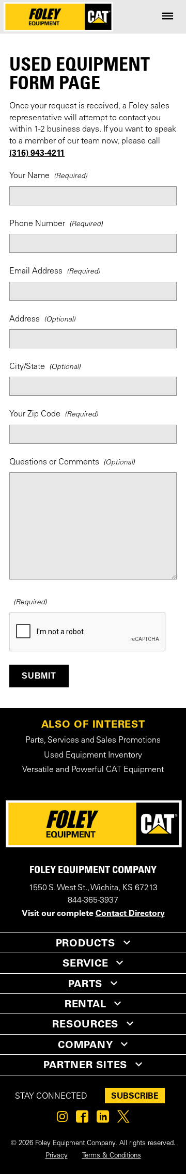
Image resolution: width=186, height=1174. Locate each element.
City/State (27, 367)
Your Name (29, 176)
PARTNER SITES (85, 1064)
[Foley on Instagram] (62, 1119)
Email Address (36, 271)
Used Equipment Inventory (93, 755)
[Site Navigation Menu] (167, 17)
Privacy (56, 1156)
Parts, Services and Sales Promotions (93, 740)
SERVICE (85, 963)
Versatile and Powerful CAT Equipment (93, 770)
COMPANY (85, 1044)
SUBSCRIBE (135, 1095)
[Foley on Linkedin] (103, 1119)
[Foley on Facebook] (82, 1119)
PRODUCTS (85, 943)
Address (24, 319)
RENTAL (85, 1004)
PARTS (85, 983)
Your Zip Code (34, 414)
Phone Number (37, 224)
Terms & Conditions (111, 1156)
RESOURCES (85, 1024)
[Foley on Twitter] (123, 1119)
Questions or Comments (54, 462)
